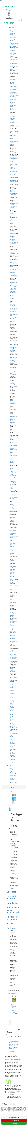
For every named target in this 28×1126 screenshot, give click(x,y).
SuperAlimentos (13, 346)
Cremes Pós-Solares (13, 263)
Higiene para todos (14, 416)
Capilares (12, 242)
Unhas (11, 236)
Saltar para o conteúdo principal (7, 0)
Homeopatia (12, 168)
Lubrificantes (13, 330)
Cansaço (12, 203)
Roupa (14, 314)
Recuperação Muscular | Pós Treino (13, 42)
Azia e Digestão (13, 676)
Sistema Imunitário (14, 131)
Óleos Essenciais (13, 206)
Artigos (10, 768)
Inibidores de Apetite (13, 93)
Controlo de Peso (14, 472)
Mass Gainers (13, 50)
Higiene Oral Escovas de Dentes (12, 281)
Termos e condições (14, 1041)
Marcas (8, 784)
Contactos (11, 1053)
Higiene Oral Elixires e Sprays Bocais (13, 288)
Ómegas (16, 116)
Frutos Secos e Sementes (14, 343)
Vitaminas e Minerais (12, 118)
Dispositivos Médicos (12, 166)
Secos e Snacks (13, 433)
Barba (11, 248)
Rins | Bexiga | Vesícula (14, 163)
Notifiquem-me (15, 1017)
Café (13, 397)
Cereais (11, 373)
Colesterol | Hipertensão (12, 190)
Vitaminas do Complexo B (13, 567)
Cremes (11, 69)
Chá (11, 397)
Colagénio (12, 214)
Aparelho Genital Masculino (14, 157)
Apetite (11, 654)
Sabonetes (12, 245)
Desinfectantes (13, 240)
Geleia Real (12, 588)
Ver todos (11, 27)
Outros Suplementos (13, 45)
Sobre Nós (11, 1051)
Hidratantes (12, 239)
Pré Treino (12, 65)
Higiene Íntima (13, 294)
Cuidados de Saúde (12, 296)
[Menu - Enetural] (22, 23)
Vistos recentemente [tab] (12, 993)
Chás (11, 526)
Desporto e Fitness (14, 774)
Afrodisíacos (12, 325)
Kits (10, 302)
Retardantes (12, 318)
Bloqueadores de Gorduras (13, 80)
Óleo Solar (15, 263)
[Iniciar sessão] (6, 9)
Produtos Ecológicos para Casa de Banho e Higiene (14, 450)
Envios (10, 1050)
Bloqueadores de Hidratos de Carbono (13, 102)
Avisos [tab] (10, 923)
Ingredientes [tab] (13, 903)
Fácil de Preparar (12, 359)
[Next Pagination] (10, 1023)
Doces (11, 395)
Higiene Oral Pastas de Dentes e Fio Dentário (13, 284)
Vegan (11, 56)
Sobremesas (12, 393)
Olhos (16, 173)
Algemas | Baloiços (14, 311)
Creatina (12, 36)
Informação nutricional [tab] (12, 897)
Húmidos (12, 439)
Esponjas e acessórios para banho (13, 274)
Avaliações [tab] (12, 928)
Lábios (14, 237)
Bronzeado (12, 170)
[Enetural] (14, 1028)
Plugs (11, 314)
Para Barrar (12, 350)
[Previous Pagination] (10, 1021)
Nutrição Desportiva (13, 459)
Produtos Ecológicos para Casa (13, 455)
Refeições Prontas (14, 357)
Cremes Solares (13, 261)
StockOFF (12, 30)
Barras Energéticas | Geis (14, 62)
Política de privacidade (14, 1043)
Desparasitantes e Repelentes (14, 418)
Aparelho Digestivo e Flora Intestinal (14, 193)
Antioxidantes (15, 141)
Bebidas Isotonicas (14, 66)
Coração (12, 152)
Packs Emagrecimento (13, 98)
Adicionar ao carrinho (15, 841)
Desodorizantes (13, 292)
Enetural (8, 786)
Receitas (12, 781)
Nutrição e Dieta (13, 782)
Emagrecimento (12, 511)
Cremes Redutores (13, 94)
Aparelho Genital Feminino (13, 156)
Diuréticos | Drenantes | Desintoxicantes (13, 83)
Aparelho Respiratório (12, 162)
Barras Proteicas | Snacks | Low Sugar (14, 53)
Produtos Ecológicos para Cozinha (13, 445)
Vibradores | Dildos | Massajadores (14, 309)
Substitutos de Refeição (13, 90)
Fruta (11, 343)
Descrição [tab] (11, 891)
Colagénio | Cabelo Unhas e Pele (13, 140)
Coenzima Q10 (13, 137)
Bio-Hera (12, 830)
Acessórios (12, 72)
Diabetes (16, 152)
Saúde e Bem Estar (13, 549)
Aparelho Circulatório (12, 150)
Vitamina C (12, 572)
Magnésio (12, 116)
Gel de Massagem (14, 312)
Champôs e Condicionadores (14, 276)
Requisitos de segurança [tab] (13, 918)
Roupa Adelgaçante (14, 95)
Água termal (12, 237)
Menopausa (12, 207)
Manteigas (12, 351)
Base (11, 410)
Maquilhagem (13, 227)
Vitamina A (12, 570)
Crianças (12, 180)
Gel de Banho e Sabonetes (13, 270)
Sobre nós (8, 765)
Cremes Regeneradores (13, 224)
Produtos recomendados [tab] (13, 990)
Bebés (11, 213)
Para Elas (12, 321)
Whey (14, 54)
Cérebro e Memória (14, 203)
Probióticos (12, 129)
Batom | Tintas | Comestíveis (13, 306)
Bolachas (12, 371)
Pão (10, 359)
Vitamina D (12, 569)
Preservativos (13, 333)
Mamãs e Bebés (13, 661)
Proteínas (12, 363)
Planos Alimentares (12, 778)
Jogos (11, 315)
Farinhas (12, 382)
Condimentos (13, 384)
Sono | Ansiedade (14, 201)
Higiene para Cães (14, 420)
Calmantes (12, 657)
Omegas (12, 655)
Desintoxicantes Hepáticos (13, 172)
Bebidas (11, 389)
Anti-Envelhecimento (13, 221)
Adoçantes (12, 383)
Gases (15, 677)
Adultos (10, 714)
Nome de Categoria (12, 110)
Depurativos (12, 78)
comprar (19, 20)
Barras (15, 371)
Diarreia (11, 677)
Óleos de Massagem (12, 252)
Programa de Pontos (14, 1044)
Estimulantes (13, 327)
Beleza (10, 696)
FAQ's (10, 1045)
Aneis (17, 314)
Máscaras (12, 408)
